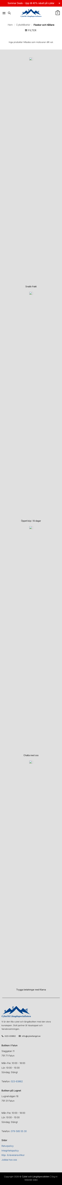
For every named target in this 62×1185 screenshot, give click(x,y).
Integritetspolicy (10, 1150)
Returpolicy (8, 1145)
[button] (4, 13)
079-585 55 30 (19, 1131)
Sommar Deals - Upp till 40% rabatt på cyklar (31, 3)
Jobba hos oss (9, 1159)
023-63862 (17, 1081)
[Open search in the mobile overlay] (9, 13)
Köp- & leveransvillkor (13, 1155)
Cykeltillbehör (23, 24)
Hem (10, 24)
